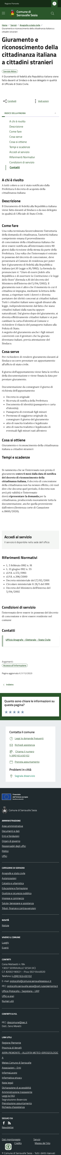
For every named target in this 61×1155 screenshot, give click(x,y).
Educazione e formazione (15, 888)
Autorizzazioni (9, 878)
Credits (18, 1143)
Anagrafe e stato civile (30, 25)
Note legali (7, 1083)
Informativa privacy (12, 1078)
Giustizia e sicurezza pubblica (16, 893)
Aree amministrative (12, 826)
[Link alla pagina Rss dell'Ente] (9, 1123)
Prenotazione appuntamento (17, 1103)
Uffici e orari (8, 996)
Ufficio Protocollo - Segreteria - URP (20, 991)
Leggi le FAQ (8, 1096)
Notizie (5, 925)
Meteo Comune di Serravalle (16, 1063)
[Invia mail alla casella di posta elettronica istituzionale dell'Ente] (30, 981)
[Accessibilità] (8, 1146)
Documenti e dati (11, 831)
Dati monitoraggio (11, 1139)
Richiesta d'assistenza (13, 1107)
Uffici (4, 856)
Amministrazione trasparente (17, 1092)
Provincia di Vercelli (12, 1048)
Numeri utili (8, 1001)
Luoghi (5, 942)
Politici (5, 851)
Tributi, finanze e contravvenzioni (19, 908)
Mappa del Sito (42, 1143)
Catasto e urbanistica (13, 883)
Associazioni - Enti (11, 1068)
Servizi (13, 25)
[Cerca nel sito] (51, 13)
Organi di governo (11, 841)
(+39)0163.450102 (22, 976)
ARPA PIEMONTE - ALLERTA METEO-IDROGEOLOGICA (30, 1055)
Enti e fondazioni (10, 836)
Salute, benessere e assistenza (18, 903)
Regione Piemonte (12, 3)
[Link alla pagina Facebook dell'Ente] (4, 1123)
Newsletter (8, 1127)
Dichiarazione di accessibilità (16, 1088)
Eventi (5, 947)
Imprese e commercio (13, 898)
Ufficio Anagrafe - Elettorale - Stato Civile (28, 640)
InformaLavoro (9, 1073)
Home (4, 25)
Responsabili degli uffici (14, 846)
